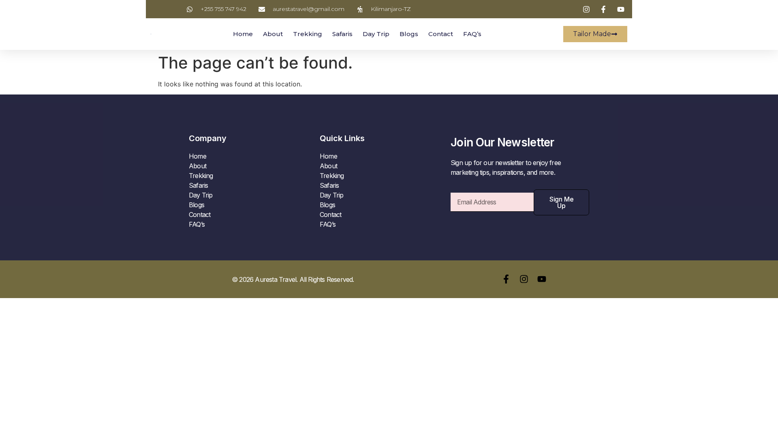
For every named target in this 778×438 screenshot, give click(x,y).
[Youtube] (541, 279)
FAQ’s (472, 34)
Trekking (307, 34)
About (273, 34)
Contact (440, 34)
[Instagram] (523, 279)
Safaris (342, 34)
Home (243, 34)
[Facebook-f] (506, 279)
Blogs (409, 34)
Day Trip (376, 34)
